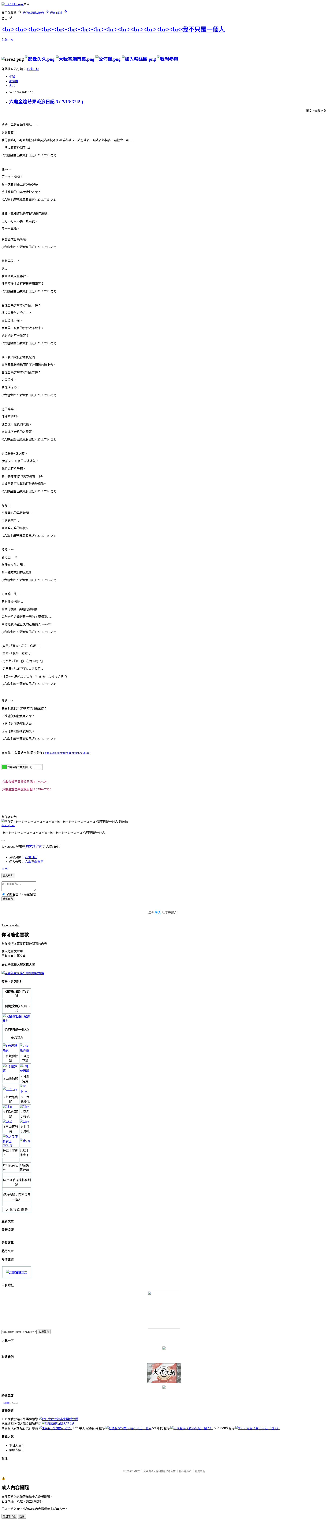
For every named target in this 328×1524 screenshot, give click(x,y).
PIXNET (135, 1471)
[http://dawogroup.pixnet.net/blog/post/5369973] (11, 1050)
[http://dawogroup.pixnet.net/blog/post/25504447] (58, 1419)
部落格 (13, 81)
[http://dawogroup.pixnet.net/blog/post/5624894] (25, 1050)
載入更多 (8, 875)
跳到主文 (8, 39)
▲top (5, 868)
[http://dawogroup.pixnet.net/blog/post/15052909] (58, 1423)
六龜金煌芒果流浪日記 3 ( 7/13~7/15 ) (46, 101)
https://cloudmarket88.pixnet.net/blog (67, 752)
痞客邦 (30, 846)
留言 (39, 846)
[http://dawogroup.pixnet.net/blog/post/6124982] (25, 1071)
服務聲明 (200, 1471)
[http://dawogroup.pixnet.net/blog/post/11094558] (128, 1428)
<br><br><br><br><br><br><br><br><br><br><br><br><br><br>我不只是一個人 (113, 29)
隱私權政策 (185, 1471)
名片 (12, 85)
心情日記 (33, 69)
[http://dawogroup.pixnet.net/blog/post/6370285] (191, 1428)
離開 (21, 1516)
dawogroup (8, 825)
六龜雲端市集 (34, 861)
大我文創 (6, 1403)
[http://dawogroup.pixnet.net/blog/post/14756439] (55, 1428)
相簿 (12, 76)
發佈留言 (8, 898)
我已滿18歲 (9, 1516)
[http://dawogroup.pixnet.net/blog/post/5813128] (11, 1071)
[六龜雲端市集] (16, 1272)
